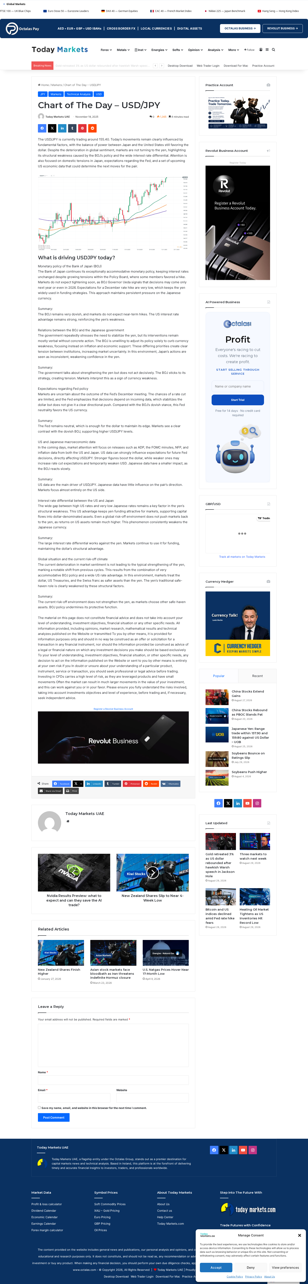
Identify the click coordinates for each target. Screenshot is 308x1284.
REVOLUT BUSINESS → (282, 28)
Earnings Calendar (43, 1223)
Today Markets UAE (57, 116)
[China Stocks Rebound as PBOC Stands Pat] (217, 716)
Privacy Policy (253, 1276)
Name (43, 1072)
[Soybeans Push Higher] (217, 778)
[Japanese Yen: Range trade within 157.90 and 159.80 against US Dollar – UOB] (217, 734)
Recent (257, 676)
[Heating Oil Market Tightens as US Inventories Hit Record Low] (255, 896)
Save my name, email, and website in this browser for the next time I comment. (94, 1108)
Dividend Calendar (43, 1210)
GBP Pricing (102, 1223)
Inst (140, 50)
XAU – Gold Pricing (106, 1210)
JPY (42, 94)
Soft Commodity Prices (110, 1204)
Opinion (194, 50)
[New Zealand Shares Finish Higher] (61, 953)
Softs (176, 50)
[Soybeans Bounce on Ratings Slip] (217, 759)
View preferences (285, 1268)
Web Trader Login (208, 65)
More (232, 50)
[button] (300, 1235)
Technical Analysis (79, 94)
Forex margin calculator (47, 1230)
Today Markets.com (170, 1223)
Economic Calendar (44, 1217)
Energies (157, 50)
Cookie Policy (235, 1276)
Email (43, 1090)
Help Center (165, 1217)
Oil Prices (100, 1230)
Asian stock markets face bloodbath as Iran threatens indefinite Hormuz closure (112, 974)
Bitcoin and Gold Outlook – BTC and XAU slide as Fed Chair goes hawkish (103, 65)
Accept (216, 1268)
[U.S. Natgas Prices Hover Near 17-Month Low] (166, 953)
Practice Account (263, 65)
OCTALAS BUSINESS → (240, 28)
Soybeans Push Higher (249, 772)
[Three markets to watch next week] (255, 841)
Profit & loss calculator (46, 1204)
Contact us (164, 1210)
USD (99, 94)
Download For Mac (236, 65)
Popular (219, 676)
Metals (122, 50)
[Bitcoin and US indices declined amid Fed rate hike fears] (221, 896)
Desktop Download (180, 65)
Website (121, 1090)
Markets (56, 85)
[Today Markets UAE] (59, 49)
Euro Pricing (102, 1217)
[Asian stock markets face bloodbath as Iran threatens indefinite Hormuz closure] (113, 953)
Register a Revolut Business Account (113, 708)
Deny (251, 1268)
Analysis (214, 50)
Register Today (238, 162)
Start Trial (238, 400)
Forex (105, 50)
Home (44, 85)
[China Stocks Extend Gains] (217, 697)
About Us (269, 1276)
